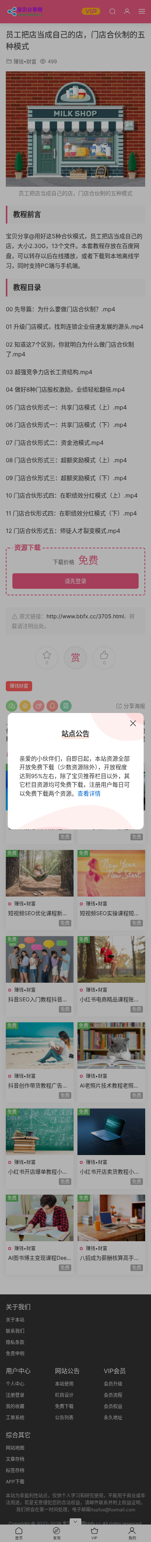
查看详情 (89, 793)
